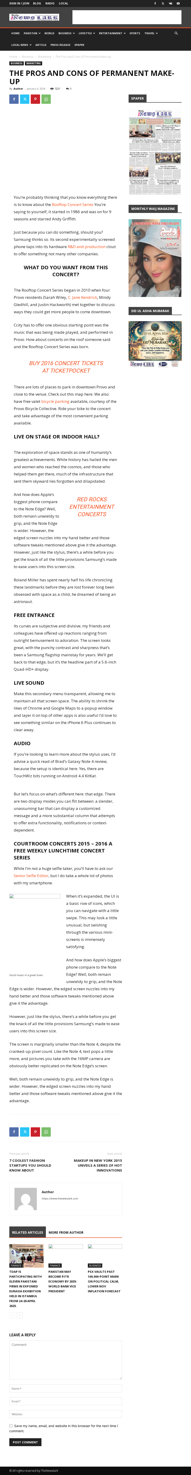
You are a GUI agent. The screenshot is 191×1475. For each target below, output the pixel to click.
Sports (135, 33)
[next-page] (20, 1315)
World (49, 33)
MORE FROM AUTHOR (66, 1232)
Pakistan (30, 33)
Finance (16, 1265)
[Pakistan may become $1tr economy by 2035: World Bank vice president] (65, 1256)
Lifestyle (85, 33)
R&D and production (87, 246)
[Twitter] (162, 3)
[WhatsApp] (46, 99)
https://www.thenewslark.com (60, 1198)
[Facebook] (155, 3)
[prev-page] (12, 1315)
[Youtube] (178, 3)
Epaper (79, 45)
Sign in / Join (19, 3)
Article (40, 45)
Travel (149, 33)
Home (15, 33)
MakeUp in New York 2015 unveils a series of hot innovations (98, 1165)
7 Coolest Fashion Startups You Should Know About (30, 1165)
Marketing (44, 57)
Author (18, 88)
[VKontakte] (170, 3)
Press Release (60, 45)
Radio (50, 3)
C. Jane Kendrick (82, 297)
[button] (176, 33)
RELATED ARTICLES (27, 1232)
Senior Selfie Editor (31, 875)
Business (65, 33)
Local (63, 3)
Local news (19, 45)
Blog (37, 3)
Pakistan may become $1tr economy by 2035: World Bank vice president (62, 1281)
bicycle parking (55, 401)
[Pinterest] (35, 99)
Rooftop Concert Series (72, 204)
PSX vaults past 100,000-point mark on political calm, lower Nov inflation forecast (104, 1281)
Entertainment (110, 33)
